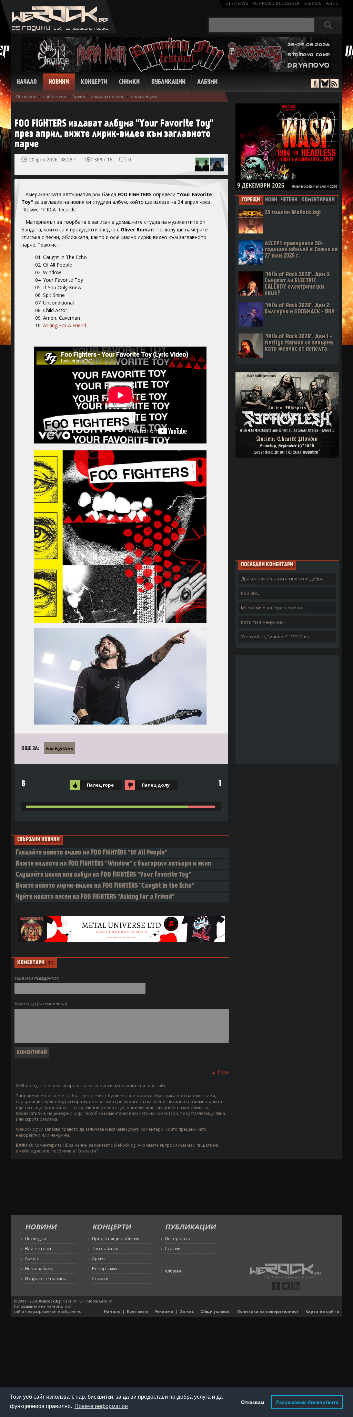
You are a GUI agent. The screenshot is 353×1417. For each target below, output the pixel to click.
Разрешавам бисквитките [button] (307, 1402)
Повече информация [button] (101, 1406)
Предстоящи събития (115, 1238)
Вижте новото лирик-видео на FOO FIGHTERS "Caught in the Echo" (105, 886)
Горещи (251, 200)
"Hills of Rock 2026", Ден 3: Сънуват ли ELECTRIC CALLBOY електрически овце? (298, 284)
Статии (173, 1248)
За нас (187, 1311)
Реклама (163, 1311)
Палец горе (100, 785)
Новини (59, 82)
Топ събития (106, 1248)
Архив (78, 97)
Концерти (94, 82)
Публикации (168, 82)
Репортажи (104, 1268)
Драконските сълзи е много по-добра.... (284, 579)
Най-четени (54, 97)
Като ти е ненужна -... (264, 622)
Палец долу (156, 785)
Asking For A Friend (64, 325)
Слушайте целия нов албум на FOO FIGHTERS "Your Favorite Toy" (103, 875)
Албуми (207, 82)
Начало (27, 82)
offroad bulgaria (276, 3)
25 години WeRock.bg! (293, 213)
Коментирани (318, 200)
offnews (237, 3)
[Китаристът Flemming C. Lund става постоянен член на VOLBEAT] (202, 164)
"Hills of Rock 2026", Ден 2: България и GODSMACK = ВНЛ (300, 309)
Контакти (137, 1311)
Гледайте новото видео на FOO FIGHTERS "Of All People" (91, 853)
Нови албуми (144, 97)
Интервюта (177, 1238)
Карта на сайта (322, 1311)
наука (312, 3)
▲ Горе (220, 1072)
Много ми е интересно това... (273, 608)
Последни (26, 97)
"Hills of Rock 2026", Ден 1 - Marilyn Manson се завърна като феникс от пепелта (299, 343)
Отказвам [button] (252, 1402)
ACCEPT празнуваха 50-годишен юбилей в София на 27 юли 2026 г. (301, 250)
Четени (289, 200)
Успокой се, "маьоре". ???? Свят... (277, 636)
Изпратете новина (46, 1278)
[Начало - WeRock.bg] (58, 31)
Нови (271, 200)
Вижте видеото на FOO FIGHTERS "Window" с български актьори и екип (113, 864)
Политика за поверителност (268, 1311)
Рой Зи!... (250, 593)
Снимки (129, 82)
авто (332, 3)
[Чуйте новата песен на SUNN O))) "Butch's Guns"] (217, 164)
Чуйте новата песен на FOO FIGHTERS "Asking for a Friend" (95, 897)
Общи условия (215, 1311)
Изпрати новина (107, 97)
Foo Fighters (59, 748)
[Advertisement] (287, 509)
